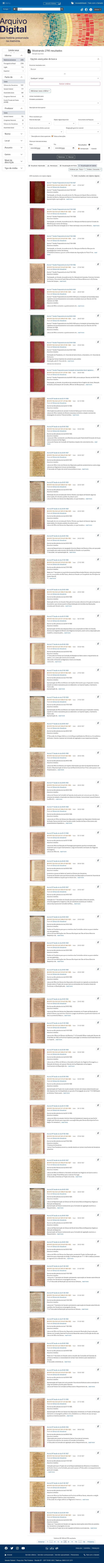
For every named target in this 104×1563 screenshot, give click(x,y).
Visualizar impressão (37, 166)
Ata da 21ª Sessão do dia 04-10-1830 (57, 616)
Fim (55, 144)
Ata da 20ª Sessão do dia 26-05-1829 (57, 482)
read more (69, 199)
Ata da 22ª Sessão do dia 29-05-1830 (57, 970)
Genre (7, 154)
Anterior (41, 1542)
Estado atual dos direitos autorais (39, 128)
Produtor (9, 108)
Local (7, 140)
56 (84, 1542)
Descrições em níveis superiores (40, 136)
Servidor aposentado (62, 1555)
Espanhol (13, 71)
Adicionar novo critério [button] (39, 91)
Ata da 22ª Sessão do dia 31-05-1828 (57, 1023)
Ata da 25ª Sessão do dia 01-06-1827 (57, 1483)
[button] (72, 3)
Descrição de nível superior (37, 107)
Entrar (97, 9)
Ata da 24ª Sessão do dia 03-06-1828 (57, 1343)
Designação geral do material (74, 128)
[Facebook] (7, 1548)
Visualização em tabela (88, 166)
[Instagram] (17, 1548)
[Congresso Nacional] (52, 1548)
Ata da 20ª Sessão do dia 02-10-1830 (57, 398)
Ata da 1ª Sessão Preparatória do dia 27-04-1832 (61, 265)
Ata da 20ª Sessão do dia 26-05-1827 (57, 453)
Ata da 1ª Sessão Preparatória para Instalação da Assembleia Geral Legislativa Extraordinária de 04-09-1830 (71, 370)
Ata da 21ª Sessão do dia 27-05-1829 (57, 670)
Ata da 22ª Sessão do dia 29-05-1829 (57, 917)
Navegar (6, 9)
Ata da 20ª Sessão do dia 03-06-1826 (57, 426)
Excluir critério (64, 84)
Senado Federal (13, 89)
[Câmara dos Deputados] (47, 1548)
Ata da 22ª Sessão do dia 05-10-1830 (57, 833)
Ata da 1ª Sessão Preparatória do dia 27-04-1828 (61, 209)
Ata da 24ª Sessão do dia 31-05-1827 (57, 1453)
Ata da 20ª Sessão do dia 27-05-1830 (57, 560)
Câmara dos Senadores (13, 85)
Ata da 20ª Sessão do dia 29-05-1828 (57, 590)
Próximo (91, 1542)
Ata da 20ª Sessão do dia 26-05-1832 (57, 536)
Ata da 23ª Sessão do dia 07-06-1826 (57, 1134)
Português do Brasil (13, 64)
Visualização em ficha (69, 166)
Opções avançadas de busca (43, 59)
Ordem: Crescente (93, 169)
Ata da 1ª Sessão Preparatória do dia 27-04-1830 (61, 236)
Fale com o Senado (95, 3)
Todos (6, 81)
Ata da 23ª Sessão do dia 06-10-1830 (57, 1106)
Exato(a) (94, 148)
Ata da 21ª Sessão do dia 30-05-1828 (57, 807)
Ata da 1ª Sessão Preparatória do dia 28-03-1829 (61, 289)
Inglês (13, 67)
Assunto (8, 147)
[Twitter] (12, 1548)
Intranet (9, 1555)
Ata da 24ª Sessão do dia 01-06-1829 (57, 1266)
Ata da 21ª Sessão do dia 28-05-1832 (57, 783)
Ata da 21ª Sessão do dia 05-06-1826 (57, 644)
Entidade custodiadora (36, 99)
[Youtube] (22, 1548)
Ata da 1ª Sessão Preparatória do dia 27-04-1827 (61, 183)
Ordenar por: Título (76, 169)
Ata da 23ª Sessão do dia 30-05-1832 (57, 1242)
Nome (7, 133)
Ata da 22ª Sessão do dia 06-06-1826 (57, 861)
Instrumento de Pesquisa (85, 120)
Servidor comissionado (45, 1555)
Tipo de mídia (11, 168)
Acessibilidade (80, 3)
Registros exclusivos (13, 60)
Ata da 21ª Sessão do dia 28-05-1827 (57, 724)
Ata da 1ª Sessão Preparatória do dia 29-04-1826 (61, 342)
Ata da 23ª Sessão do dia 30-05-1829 (57, 1189)
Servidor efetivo (30, 1555)
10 (76, 1542)
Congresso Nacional (13, 97)
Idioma (8, 55)
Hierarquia (53, 166)
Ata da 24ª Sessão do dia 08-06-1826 (57, 1427)
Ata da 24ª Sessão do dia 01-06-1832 (57, 1319)
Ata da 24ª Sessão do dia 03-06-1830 (57, 1370)
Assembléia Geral (13, 93)
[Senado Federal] (52, 4)
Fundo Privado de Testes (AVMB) (13, 101)
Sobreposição (84, 148)
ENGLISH (79, 1548)
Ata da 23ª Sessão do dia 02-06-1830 (57, 1077)
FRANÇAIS (95, 1548)
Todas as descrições (59, 136)
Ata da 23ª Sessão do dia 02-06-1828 (57, 1050)
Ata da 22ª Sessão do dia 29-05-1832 (57, 999)
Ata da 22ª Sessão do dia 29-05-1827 (57, 887)
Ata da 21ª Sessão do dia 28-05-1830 (57, 753)
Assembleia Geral (13, 128)
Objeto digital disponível (61, 120)
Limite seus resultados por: (13, 50)
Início (31, 144)
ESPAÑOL (87, 1548)
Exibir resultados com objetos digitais (86, 176)
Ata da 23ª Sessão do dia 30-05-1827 (57, 1160)
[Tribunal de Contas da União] (56, 1548)
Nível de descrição (9, 161)
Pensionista (75, 1555)
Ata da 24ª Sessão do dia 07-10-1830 (57, 1399)
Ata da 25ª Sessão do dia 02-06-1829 (57, 1513)
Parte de (8, 77)
